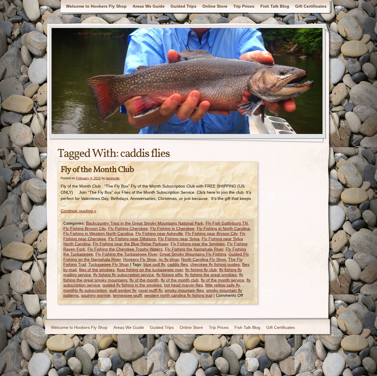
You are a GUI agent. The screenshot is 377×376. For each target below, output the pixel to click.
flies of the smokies (97, 269)
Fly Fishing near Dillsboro (132, 238)
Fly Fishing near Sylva (178, 238)
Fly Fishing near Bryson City (211, 233)
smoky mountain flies (184, 290)
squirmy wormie (95, 295)
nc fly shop (169, 259)
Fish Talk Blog (274, 6)
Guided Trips (183, 6)
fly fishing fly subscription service (123, 274)
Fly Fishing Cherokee (128, 228)
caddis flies (177, 264)
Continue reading (78, 210)
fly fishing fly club (201, 269)
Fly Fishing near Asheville (159, 233)
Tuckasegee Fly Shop (108, 264)
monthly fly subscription (85, 290)
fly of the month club (180, 280)
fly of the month (144, 280)
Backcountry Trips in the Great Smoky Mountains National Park (144, 223)
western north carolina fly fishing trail (178, 295)
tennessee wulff (127, 295)
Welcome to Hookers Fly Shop (96, 6)
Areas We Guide (149, 6)
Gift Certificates (311, 6)
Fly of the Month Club (97, 169)
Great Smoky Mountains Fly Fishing (193, 254)
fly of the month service (222, 280)
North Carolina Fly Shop (203, 259)
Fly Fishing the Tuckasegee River (126, 254)
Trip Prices (243, 6)
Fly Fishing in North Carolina (223, 228)
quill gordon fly (122, 290)
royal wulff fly (150, 290)
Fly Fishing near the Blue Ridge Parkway (130, 243)
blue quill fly (154, 264)
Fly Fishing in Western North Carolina (98, 233)
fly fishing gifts (169, 274)
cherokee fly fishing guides (215, 264)
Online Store (214, 6)
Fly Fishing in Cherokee (172, 228)
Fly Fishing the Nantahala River (194, 249)
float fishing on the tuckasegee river (150, 269)
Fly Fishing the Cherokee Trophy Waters (125, 249)
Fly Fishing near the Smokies (198, 243)
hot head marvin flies (183, 285)
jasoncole (113, 178)
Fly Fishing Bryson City (84, 228)
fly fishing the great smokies (211, 274)
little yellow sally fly (222, 285)
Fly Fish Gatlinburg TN (227, 223)
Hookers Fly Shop (139, 259)
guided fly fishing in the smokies (132, 285)
